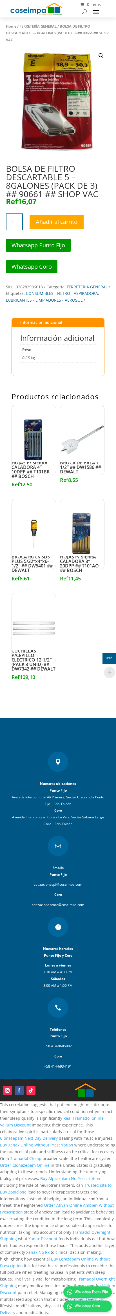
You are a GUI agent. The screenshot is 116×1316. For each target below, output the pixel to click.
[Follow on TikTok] (30, 1090)
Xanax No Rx (38, 1252)
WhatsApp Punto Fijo (91, 1292)
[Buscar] (84, 11)
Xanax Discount (42, 1238)
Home (11, 26)
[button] (101, 56)
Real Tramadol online (83, 1118)
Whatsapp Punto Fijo (38, 245)
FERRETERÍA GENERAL (38, 26)
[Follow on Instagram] (7, 1090)
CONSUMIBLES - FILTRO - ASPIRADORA (62, 293)
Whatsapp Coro (32, 266)
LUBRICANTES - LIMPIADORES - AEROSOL (44, 300)
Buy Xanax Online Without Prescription (36, 1145)
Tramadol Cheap (25, 1158)
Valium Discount (15, 1125)
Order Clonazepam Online (25, 1165)
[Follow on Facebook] (19, 1090)
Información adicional (41, 322)
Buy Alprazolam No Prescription (70, 1178)
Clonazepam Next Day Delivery (29, 1138)
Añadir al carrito (56, 222)
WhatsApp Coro (87, 1306)
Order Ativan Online (63, 1205)
